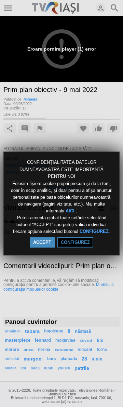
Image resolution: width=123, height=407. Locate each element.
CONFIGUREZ (94, 231)
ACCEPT (42, 242)
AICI (71, 210)
